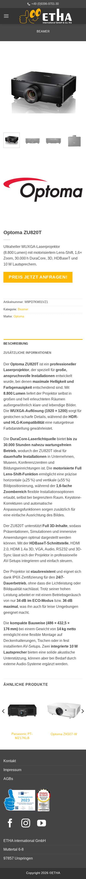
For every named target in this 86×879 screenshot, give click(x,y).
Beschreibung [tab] (15, 343)
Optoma (19, 316)
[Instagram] (27, 824)
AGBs (8, 779)
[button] (6, 15)
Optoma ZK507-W (64, 734)
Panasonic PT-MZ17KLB (22, 736)
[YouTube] (41, 824)
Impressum (12, 770)
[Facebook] (11, 824)
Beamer (43, 31)
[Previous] (11, 90)
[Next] (75, 90)
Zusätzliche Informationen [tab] (27, 352)
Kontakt (9, 761)
